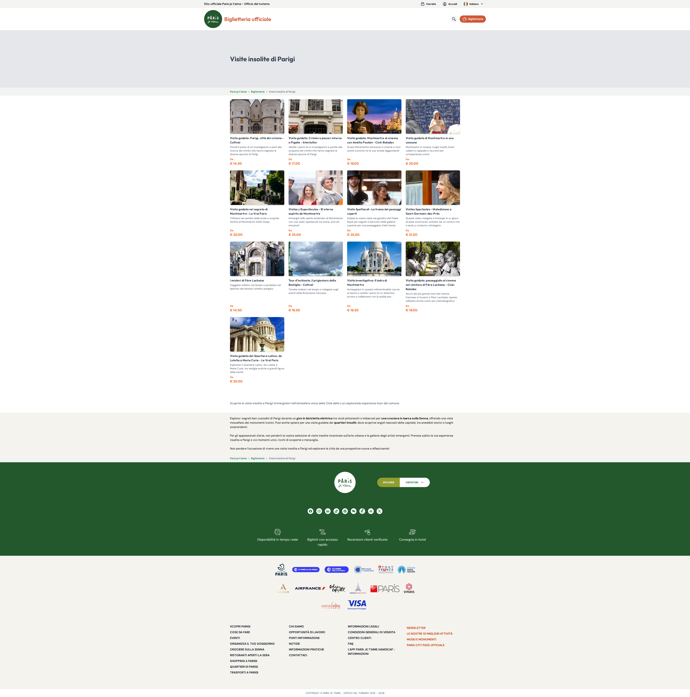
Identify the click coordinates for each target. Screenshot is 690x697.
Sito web (388, 482)
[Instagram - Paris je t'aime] (319, 511)
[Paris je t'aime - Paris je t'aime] (345, 482)
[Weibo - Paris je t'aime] (371, 511)
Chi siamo (296, 626)
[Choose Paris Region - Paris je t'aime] (406, 569)
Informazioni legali (363, 626)
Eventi (235, 638)
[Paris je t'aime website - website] (213, 19)
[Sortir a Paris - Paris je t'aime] (331, 605)
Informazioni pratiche (306, 649)
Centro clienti (359, 638)
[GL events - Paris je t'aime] (385, 588)
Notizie (294, 644)
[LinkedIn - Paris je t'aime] (328, 511)
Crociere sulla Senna (247, 649)
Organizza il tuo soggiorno (252, 644)
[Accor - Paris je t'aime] (283, 588)
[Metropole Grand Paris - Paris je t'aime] (363, 569)
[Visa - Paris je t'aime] (357, 605)
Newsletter (416, 628)
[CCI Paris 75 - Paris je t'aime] (336, 569)
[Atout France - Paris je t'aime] (385, 569)
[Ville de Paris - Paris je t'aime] (281, 569)
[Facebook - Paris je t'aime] (310, 511)
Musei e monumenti (421, 639)
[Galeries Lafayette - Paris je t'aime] (338, 588)
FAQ (350, 644)
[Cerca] (453, 19)
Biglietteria (257, 91)
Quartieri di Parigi (244, 667)
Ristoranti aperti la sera (250, 655)
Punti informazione (304, 638)
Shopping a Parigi (243, 661)
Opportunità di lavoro (307, 632)
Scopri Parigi (240, 626)
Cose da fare (240, 632)
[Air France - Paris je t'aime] (310, 588)
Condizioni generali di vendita (371, 632)
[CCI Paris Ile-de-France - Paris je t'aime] (306, 569)
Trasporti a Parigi (244, 672)
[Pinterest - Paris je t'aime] (345, 511)
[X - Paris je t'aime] (379, 511)
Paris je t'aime (238, 91)
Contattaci (298, 655)
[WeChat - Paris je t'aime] (353, 511)
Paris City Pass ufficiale (426, 645)
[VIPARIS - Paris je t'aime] (409, 588)
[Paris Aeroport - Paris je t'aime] (358, 588)
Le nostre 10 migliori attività (429, 634)
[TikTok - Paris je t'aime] (336, 511)
